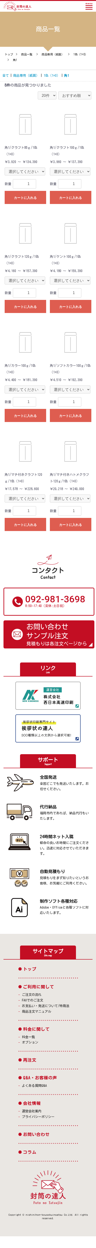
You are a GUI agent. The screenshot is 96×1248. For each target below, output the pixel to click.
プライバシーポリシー (38, 1116)
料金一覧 (28, 1037)
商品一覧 (26, 54)
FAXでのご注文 (32, 1000)
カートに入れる (25, 198)
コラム (29, 1152)
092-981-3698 (55, 599)
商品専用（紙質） (53, 54)
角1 (15, 59)
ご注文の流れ (31, 994)
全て (5, 75)
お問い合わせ (36, 1134)
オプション (30, 1042)
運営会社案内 (31, 1111)
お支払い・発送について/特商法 (45, 1006)
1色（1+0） (80, 54)
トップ (9, 54)
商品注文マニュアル (36, 1011)
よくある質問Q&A (34, 1085)
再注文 (29, 1060)
